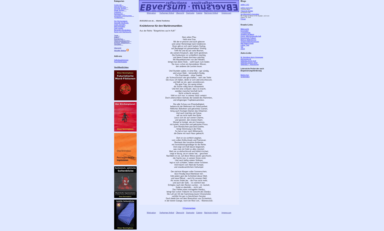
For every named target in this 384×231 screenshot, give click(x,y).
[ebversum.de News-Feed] (127, 50)
